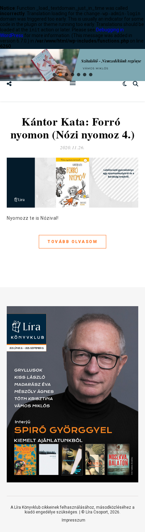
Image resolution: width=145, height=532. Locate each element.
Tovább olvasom (72, 241)
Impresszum (73, 520)
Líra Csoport (97, 512)
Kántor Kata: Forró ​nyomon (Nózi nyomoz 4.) (72, 127)
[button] (54, 74)
